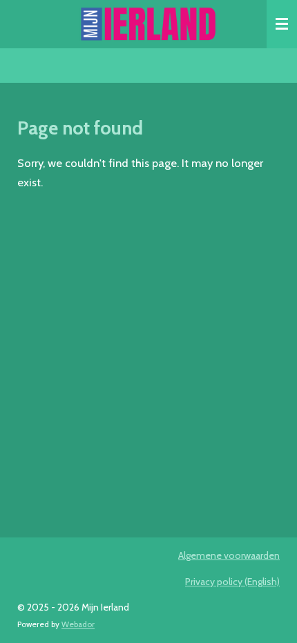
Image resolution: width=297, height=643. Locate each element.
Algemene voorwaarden (229, 555)
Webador (78, 624)
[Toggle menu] (282, 24)
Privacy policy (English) (232, 581)
